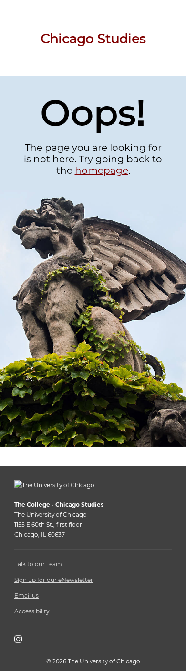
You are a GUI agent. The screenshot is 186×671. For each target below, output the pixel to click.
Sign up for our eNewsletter (53, 579)
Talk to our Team (38, 564)
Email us (26, 595)
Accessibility (31, 611)
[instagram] (22, 641)
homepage (101, 170)
